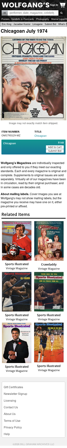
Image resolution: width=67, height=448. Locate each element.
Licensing (10, 400)
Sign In (54, 5)
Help (7, 434)
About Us (10, 414)
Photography (42, 19)
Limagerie (38, 24)
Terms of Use (12, 421)
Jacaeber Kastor (21, 24)
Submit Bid (50, 24)
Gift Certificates (13, 387)
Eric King (6, 24)
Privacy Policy (13, 427)
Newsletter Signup (15, 394)
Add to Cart (55, 147)
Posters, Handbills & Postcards (17, 19)
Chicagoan (40, 135)
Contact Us (11, 407)
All (4, 13)
